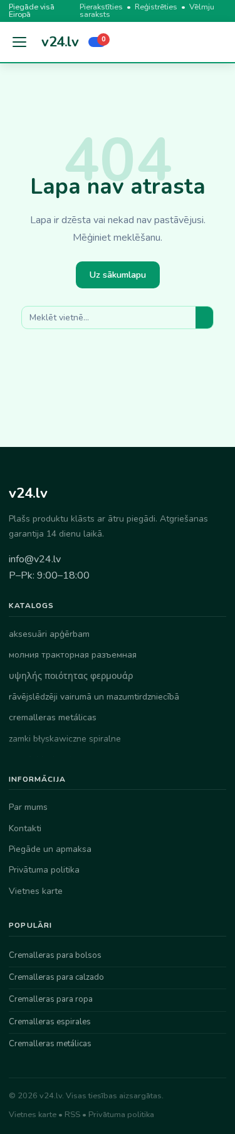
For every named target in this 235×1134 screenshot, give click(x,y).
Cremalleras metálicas (50, 1043)
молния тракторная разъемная (73, 655)
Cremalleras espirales (50, 1021)
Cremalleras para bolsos (55, 955)
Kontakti (25, 828)
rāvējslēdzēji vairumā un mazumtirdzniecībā (94, 697)
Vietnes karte (36, 891)
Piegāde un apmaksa (50, 849)
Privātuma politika (44, 870)
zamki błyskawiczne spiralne (65, 739)
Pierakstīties (101, 6)
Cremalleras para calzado (56, 977)
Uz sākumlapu (118, 274)
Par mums (28, 807)
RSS (72, 1114)
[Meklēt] (204, 317)
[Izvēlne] (20, 42)
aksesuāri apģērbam (49, 634)
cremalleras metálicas (53, 717)
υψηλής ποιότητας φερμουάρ (71, 676)
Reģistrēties (156, 6)
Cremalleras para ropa (51, 999)
